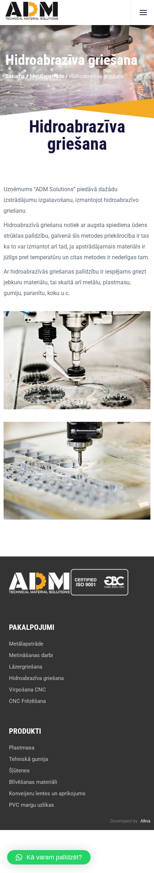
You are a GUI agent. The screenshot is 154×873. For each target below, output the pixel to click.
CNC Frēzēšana (27, 701)
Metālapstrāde (47, 76)
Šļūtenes (19, 770)
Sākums (15, 76)
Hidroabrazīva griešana (36, 678)
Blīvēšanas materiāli (33, 782)
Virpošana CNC (27, 689)
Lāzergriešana (25, 667)
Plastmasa (21, 747)
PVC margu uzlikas (31, 805)
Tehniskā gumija (28, 759)
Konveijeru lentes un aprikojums (47, 793)
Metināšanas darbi (31, 655)
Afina (145, 821)
